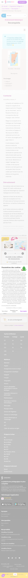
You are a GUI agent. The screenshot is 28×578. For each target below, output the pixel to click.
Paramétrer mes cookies (14, 311)
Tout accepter (23, 311)
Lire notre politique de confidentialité (8, 305)
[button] (3, 575)
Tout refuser (5, 311)
